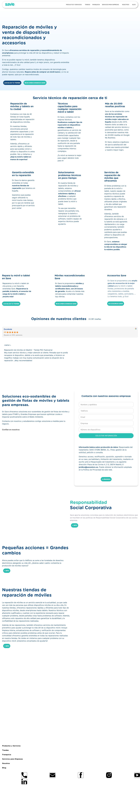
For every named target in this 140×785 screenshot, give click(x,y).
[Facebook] (81, 775)
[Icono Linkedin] (24, 781)
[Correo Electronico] (52, 775)
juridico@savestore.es (88, 467)
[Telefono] (24, 775)
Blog (134, 4)
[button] (37, 374)
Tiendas (87, 4)
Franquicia (96, 4)
